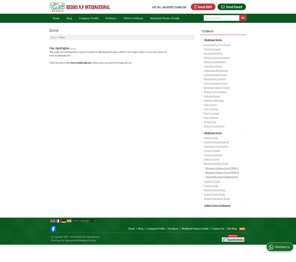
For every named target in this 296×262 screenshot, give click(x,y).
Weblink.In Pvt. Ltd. (87, 240)
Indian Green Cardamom (217, 205)
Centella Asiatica (213, 66)
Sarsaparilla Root (213, 53)
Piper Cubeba (211, 109)
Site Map (232, 228)
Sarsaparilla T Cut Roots (217, 44)
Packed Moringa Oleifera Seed (222, 176)
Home (56, 18)
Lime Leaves (210, 104)
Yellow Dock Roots (214, 126)
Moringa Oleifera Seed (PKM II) (222, 172)
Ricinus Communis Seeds (217, 198)
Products (111, 18)
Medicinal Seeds (213, 133)
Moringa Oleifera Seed (216, 163)
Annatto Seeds (212, 181)
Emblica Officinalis (214, 100)
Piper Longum (211, 113)
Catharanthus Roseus (215, 74)
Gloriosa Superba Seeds (216, 142)
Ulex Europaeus (212, 49)
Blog (69, 18)
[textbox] (222, 18)
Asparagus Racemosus (216, 70)
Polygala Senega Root (215, 83)
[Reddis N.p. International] (79, 7)
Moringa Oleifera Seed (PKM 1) (222, 168)
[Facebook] (53, 228)
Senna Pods (210, 121)
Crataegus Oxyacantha (216, 146)
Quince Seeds (211, 137)
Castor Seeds (211, 185)
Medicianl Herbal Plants (217, 87)
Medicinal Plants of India (165, 18)
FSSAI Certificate (133, 18)
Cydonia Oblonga (213, 154)
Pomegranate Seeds (214, 194)
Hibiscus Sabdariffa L (215, 61)
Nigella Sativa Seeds (215, 190)
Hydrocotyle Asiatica (215, 91)
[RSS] (242, 228)
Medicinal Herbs (213, 39)
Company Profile (89, 18)
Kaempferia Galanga (215, 79)
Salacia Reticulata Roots (217, 57)
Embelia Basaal (212, 96)
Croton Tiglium (212, 150)
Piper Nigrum (211, 117)
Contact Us (218, 228)
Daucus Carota (211, 159)
